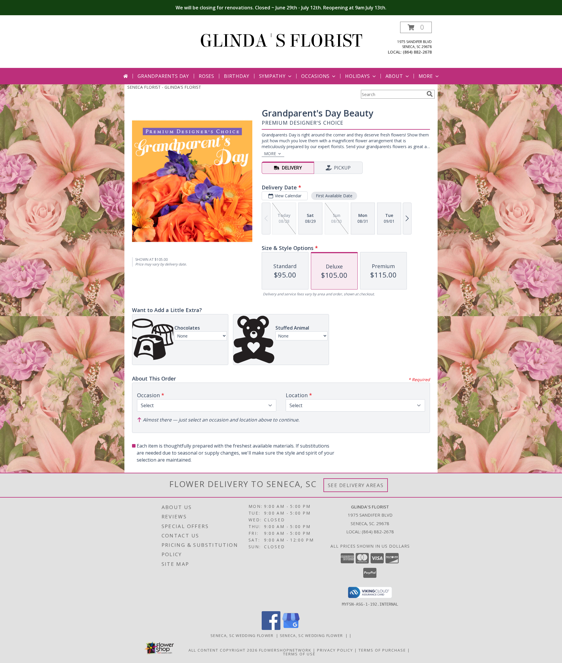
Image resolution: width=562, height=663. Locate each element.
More (426, 76)
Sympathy (272, 76)
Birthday (236, 76)
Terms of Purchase (382, 650)
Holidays (357, 76)
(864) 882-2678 (417, 52)
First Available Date (334, 195)
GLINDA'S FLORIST (281, 41)
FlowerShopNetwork (285, 650)
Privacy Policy (335, 650)
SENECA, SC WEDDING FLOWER (243, 635)
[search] (429, 94)
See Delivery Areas (356, 485)
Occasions (315, 76)
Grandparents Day (163, 76)
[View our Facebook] (271, 628)
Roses (206, 76)
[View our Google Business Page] (291, 628)
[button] (416, 27)
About (394, 76)
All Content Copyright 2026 (223, 650)
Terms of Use (299, 654)
